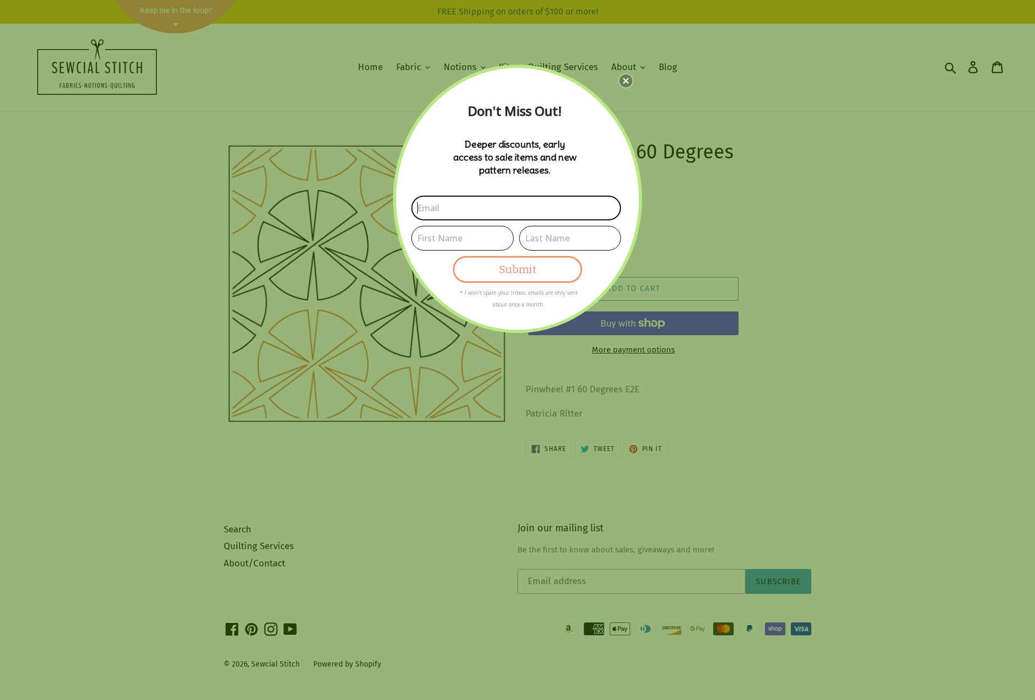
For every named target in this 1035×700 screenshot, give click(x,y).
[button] (625, 80)
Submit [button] (517, 269)
